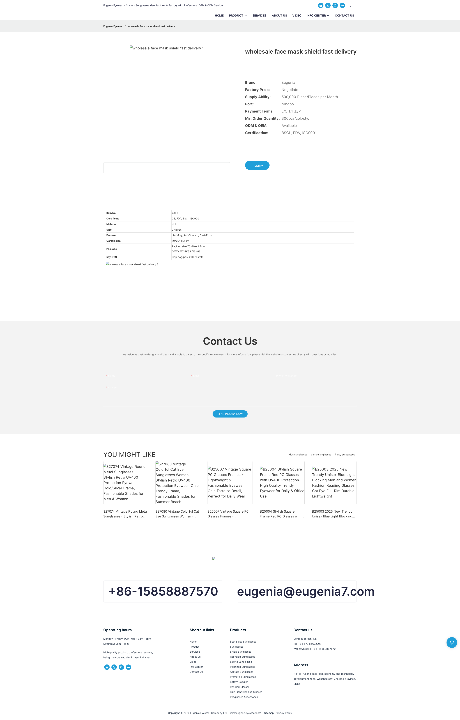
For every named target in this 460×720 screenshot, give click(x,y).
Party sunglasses (345, 454)
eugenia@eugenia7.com (306, 591)
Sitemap (268, 712)
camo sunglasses (321, 454)
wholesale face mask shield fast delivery (151, 26)
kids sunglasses (298, 454)
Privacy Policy (283, 712)
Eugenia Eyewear (113, 26)
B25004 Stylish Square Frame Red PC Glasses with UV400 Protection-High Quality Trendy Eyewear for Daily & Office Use (281, 514)
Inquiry (257, 165)
